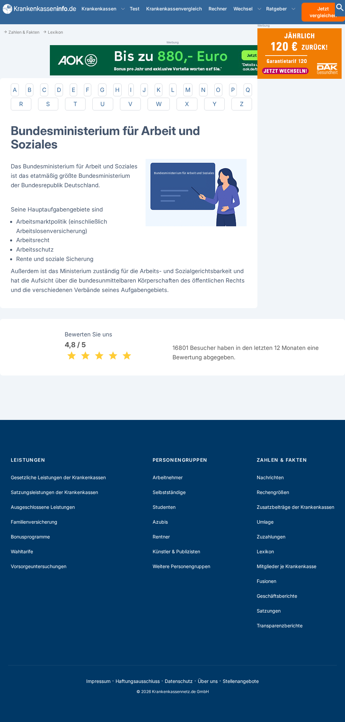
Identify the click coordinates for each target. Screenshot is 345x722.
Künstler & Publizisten (176, 551)
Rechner (218, 8)
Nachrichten (270, 477)
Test (134, 8)
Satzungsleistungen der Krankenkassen (54, 492)
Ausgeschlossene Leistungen (43, 507)
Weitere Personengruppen (181, 566)
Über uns (208, 681)
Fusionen (266, 581)
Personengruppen (180, 460)
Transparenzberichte (280, 625)
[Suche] (340, 8)
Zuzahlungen (271, 536)
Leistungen (28, 460)
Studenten (164, 507)
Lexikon (265, 551)
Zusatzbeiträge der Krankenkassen (295, 507)
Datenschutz (179, 681)
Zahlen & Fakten (282, 460)
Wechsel (243, 8)
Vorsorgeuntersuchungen (38, 566)
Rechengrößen (273, 492)
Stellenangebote (241, 681)
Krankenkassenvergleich (174, 8)
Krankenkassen (99, 8)
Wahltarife (22, 551)
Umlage (265, 522)
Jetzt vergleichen (323, 12)
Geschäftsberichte (277, 596)
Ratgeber (276, 8)
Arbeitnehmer (168, 477)
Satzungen (269, 611)
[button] (123, 8)
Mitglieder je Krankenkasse (286, 566)
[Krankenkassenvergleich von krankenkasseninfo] (36, 9)
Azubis (160, 522)
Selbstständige (169, 492)
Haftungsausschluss (138, 681)
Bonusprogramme (30, 536)
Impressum (98, 681)
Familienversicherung (34, 522)
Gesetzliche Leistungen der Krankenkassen (58, 477)
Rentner (161, 536)
